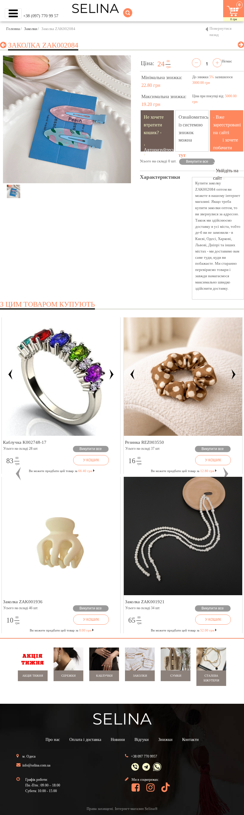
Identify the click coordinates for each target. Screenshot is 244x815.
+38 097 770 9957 (144, 756)
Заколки (30, 28)
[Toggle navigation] (13, 13)
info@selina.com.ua (36, 765)
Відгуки (141, 739)
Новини (118, 739)
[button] (18, 473)
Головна (13, 28)
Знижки (165, 739)
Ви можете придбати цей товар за (148, 471)
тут (182, 155)
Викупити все (197, 161)
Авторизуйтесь (159, 149)
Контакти (190, 739)
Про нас (53, 739)
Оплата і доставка (85, 739)
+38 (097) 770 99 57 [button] (40, 16)
